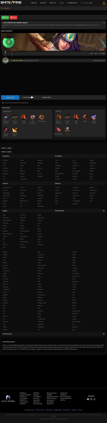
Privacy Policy (40, 410)
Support (74, 410)
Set (4, 176)
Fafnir (74, 168)
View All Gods (7, 334)
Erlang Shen (93, 190)
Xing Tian (75, 327)
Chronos (40, 273)
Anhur (74, 255)
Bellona (5, 268)
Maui (91, 173)
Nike (56, 198)
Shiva (56, 201)
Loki (73, 297)
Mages (5, 211)
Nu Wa (74, 305)
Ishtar (74, 289)
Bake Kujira (93, 163)
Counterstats (24, 398)
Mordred (5, 303)
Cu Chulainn (75, 273)
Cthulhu (57, 168)
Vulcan (5, 327)
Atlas (39, 263)
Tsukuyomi (41, 324)
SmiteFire (23, 403)
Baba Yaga (41, 218)
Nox (21, 234)
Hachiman (23, 195)
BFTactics (36, 402)
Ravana (5, 316)
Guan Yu (5, 284)
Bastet (74, 265)
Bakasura (40, 160)
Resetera (36, 395)
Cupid (4, 276)
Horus (39, 287)
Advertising (48, 410)
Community (72, 3)
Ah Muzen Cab (7, 187)
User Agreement (29, 410)
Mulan (92, 195)
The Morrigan (76, 321)
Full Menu (85, 3)
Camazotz (23, 163)
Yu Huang (40, 244)
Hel (38, 225)
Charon (74, 271)
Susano (74, 319)
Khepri (5, 297)
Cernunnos (6, 271)
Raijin (21, 239)
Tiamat (5, 244)
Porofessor (23, 396)
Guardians (58, 156)
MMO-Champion (52, 398)
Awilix (74, 263)
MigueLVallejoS (18, 60)
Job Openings (57, 410)
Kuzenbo (75, 173)
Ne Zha (74, 303)
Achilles (5, 252)
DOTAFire (36, 393)
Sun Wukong (41, 319)
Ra (3, 313)
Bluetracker (50, 402)
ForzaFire (36, 398)
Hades (39, 284)
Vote (5, 54)
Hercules (5, 287)
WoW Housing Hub (52, 396)
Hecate (74, 284)
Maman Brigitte (24, 231)
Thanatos (40, 321)
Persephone (23, 236)
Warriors (58, 183)
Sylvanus (5, 321)
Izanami (40, 292)
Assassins (6, 156)
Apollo (74, 257)
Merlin (74, 300)
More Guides (47, 97)
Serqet (39, 173)
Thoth (39, 242)
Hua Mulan (6, 289)
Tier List (52, 3)
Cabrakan (40, 268)
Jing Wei (5, 295)
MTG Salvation (37, 403)
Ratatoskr (75, 313)
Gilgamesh (75, 281)
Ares (4, 260)
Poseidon (40, 311)
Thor (4, 324)
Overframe (63, 395)
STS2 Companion (65, 396)
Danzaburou (76, 276)
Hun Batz (40, 289)
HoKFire (62, 400)
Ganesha (5, 281)
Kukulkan (40, 297)
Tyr (56, 203)
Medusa (5, 300)
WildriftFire (23, 400)
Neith (103, 60)
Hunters (5, 183)
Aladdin (5, 255)
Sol (4, 319)
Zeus (73, 329)
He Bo (22, 225)
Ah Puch (74, 252)
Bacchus (5, 265)
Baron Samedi (42, 265)
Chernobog (6, 193)
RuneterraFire (24, 402)
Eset (39, 279)
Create (34, 3)
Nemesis (40, 305)
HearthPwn (50, 403)
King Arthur (76, 195)
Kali (73, 295)
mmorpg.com (51, 400)
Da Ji (39, 276)
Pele (4, 311)
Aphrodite (40, 257)
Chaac (39, 271)
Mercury (40, 300)
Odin (39, 308)
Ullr (73, 324)
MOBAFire (23, 393)
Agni (39, 252)
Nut (4, 308)
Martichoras (23, 201)
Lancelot (5, 168)
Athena (5, 263)
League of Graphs (25, 395)
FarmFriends (37, 396)
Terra (91, 176)
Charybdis (40, 190)
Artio (73, 260)
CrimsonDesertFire (66, 398)
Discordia (5, 279)
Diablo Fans (64, 393)
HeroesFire (36, 400)
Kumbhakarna (59, 173)
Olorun (5, 236)
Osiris (74, 308)
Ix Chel (5, 292)
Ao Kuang (5, 218)
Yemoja (5, 329)
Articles (80, 410)
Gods (61, 3)
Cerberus (75, 268)
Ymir (39, 329)
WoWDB (49, 395)
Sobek (74, 316)
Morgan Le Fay (42, 303)
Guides (43, 3)
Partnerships (66, 410)
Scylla (39, 316)
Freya (39, 223)
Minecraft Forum (52, 393)
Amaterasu (41, 255)
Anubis (5, 257)
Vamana (75, 203)
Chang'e (22, 220)
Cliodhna (40, 163)
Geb (39, 281)
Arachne (5, 160)
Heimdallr (40, 195)
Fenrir (74, 279)
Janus (74, 292)
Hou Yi (74, 287)
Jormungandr (41, 295)
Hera (4, 228)
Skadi (4, 206)
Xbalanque (41, 327)
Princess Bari (76, 311)
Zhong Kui (23, 247)
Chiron (5, 273)
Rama (39, 313)
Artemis (40, 260)
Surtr (91, 201)
